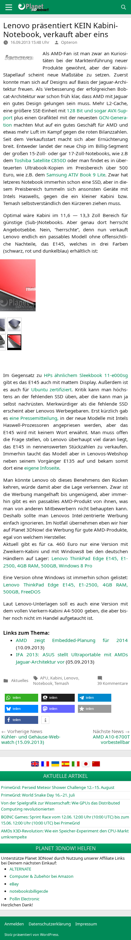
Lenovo (71, 678)
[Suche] (123, 7)
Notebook (42, 683)
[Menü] (8, 7)
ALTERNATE (20, 869)
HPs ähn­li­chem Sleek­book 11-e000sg (86, 375)
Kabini (56, 678)
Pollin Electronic (24, 899)
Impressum (86, 924)
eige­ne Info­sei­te (41, 468)
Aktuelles (19, 680)
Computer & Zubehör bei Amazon (41, 876)
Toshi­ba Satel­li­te (40, 160)
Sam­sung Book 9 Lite (75, 174)
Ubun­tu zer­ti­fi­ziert (51, 389)
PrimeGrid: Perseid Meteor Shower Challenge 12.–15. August (57, 787)
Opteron (69, 42)
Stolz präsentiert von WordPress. (31, 934)
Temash (61, 683)
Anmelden (14, 924)
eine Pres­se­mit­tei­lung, (34, 418)
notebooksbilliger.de (29, 891)
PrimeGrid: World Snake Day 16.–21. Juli (38, 795)
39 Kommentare (112, 683)
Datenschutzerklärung (50, 924)
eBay (14, 884)
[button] (21, 698)
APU (44, 678)
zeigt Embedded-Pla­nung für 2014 (72, 640)
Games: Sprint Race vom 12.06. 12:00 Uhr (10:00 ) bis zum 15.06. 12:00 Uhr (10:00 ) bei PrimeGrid (65, 820)
